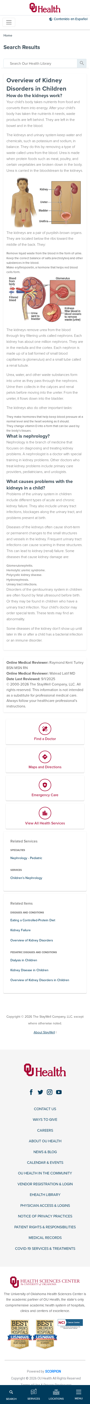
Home (7, 35)
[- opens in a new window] (45, 1282)
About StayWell (44, 1032)
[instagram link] (49, 1092)
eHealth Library (45, 1195)
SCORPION (53, 1371)
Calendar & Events (45, 1163)
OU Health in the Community (45, 1173)
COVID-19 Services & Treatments (45, 1249)
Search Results (21, 47)
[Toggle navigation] (9, 22)
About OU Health (45, 1141)
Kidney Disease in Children (29, 970)
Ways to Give (45, 1120)
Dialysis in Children (23, 960)
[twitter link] (40, 1092)
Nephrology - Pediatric (26, 858)
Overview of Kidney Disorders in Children (39, 980)
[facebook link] (31, 1092)
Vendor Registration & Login (45, 1184)
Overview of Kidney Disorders (31, 940)
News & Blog (45, 1152)
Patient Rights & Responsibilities (45, 1227)
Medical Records (45, 1238)
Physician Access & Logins (45, 1206)
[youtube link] (58, 1092)
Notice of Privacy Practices (45, 1216)
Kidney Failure (20, 930)
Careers (45, 1130)
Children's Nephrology (26, 878)
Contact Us (45, 1109)
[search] (40, 63)
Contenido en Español (70, 19)
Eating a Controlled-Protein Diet (32, 920)
